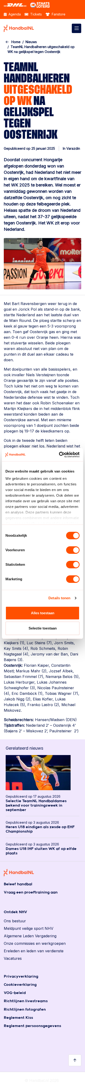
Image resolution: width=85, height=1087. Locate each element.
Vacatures (13, 958)
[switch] (73, 550)
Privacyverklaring (21, 976)
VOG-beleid (15, 993)
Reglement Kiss (18, 1018)
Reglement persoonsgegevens (32, 1026)
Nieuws (31, 42)
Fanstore (58, 14)
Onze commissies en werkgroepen (35, 943)
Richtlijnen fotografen (25, 1009)
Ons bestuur (15, 921)
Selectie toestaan (43, 628)
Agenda (14, 14)
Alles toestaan (42, 613)
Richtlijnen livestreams (26, 1001)
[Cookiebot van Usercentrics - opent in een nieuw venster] (60, 455)
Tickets (35, 14)
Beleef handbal (18, 884)
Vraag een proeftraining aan (31, 892)
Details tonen (59, 598)
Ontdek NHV (15, 912)
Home (16, 42)
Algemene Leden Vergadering (30, 936)
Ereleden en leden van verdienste (34, 951)
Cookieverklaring (20, 984)
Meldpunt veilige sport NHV (28, 928)
